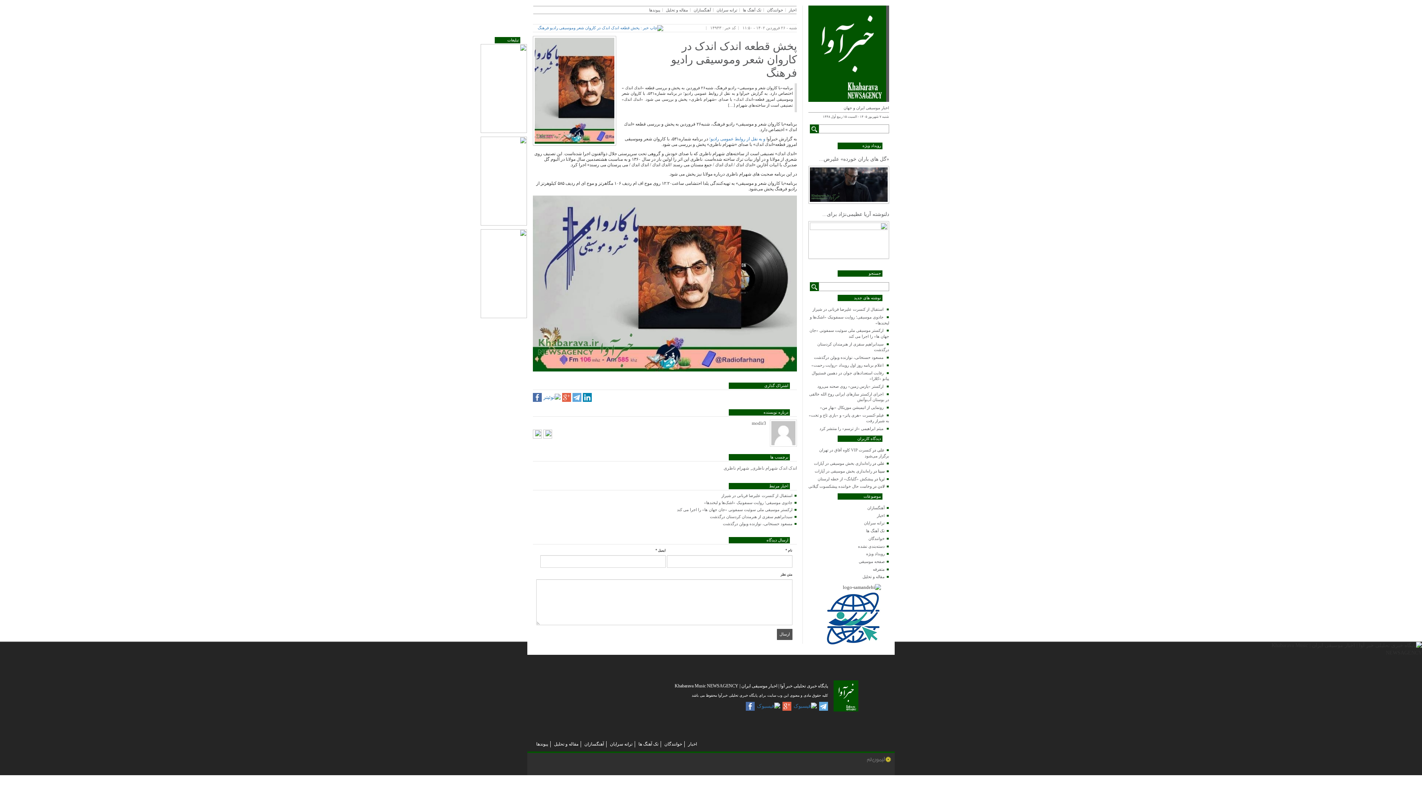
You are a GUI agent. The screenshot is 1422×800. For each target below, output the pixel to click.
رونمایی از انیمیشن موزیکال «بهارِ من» (852, 407)
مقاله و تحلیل (873, 576)
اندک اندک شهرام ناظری (774, 468)
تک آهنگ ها (875, 531)
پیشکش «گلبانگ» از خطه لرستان (845, 479)
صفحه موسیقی (872, 561)
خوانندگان (876, 538)
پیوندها (654, 10)
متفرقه (879, 569)
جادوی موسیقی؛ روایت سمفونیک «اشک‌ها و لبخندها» (748, 502)
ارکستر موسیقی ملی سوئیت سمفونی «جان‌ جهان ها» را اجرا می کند (734, 509)
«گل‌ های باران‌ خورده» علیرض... (854, 159)
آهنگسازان (876, 508)
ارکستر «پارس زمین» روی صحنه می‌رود (850, 386)
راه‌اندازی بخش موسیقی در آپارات (842, 463)
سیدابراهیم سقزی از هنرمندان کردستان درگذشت (751, 516)
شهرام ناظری (736, 468)
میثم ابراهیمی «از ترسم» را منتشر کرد (852, 428)
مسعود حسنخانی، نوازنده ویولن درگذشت (849, 357)
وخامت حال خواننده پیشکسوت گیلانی (840, 486)
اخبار (881, 515)
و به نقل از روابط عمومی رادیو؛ (737, 138)
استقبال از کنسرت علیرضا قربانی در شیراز (848, 309)
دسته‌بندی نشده (871, 546)
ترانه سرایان (874, 523)
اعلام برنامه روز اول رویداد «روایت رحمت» (847, 365)
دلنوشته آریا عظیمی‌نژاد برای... (855, 214)
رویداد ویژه (875, 553)
